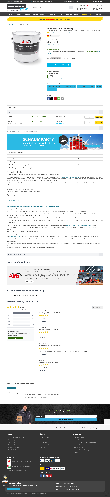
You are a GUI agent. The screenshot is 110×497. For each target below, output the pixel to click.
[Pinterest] (50, 475)
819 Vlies (98, 86)
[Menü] (8, 475)
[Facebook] (41, 475)
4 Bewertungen (57, 32)
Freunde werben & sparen (72, 14)
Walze (92, 227)
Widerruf (71, 428)
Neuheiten (19, 14)
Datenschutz (63, 428)
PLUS (60, 14)
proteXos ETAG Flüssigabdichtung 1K (70, 177)
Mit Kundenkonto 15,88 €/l (54, 44)
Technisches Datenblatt (15, 200)
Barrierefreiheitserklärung (83, 428)
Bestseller (27, 14)
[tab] (55, 112)
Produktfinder (52, 14)
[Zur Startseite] (17, 7)
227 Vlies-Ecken (52, 90)
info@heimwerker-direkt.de (71, 489)
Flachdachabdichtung (39, 14)
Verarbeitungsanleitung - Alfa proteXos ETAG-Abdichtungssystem (33, 206)
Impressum (50, 428)
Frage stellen (11, 388)
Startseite (10, 24)
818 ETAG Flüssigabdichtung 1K (85, 86)
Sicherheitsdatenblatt (14, 197)
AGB (56, 428)
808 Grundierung (70, 86)
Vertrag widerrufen (98, 428)
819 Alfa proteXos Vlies (15, 236)
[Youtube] (47, 475)
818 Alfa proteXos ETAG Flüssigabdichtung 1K (78, 225)
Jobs (43, 428)
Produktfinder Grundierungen (56, 86)
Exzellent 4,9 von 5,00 (98, 1)
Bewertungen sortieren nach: (84, 307)
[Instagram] (44, 475)
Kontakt (98, 14)
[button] (48, 98)
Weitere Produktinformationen (56, 79)
